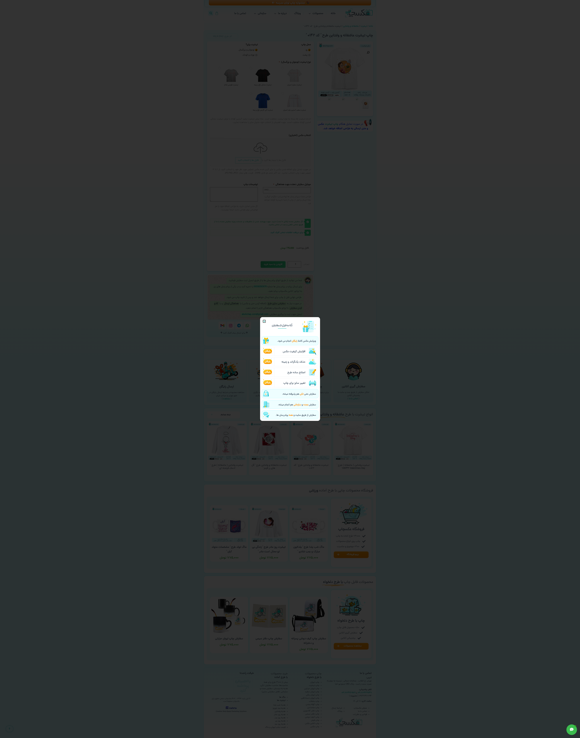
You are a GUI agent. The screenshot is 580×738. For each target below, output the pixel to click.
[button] (264, 321)
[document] (290, 369)
